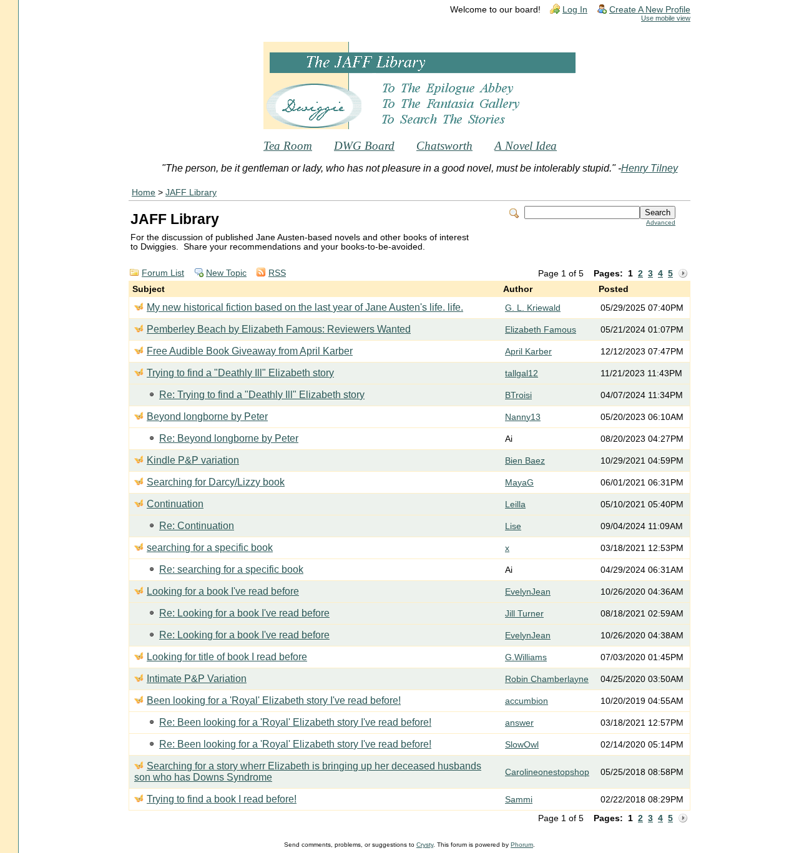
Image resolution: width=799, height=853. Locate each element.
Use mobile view (665, 18)
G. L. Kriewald (533, 308)
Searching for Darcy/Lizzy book (216, 482)
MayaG (519, 482)
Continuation (175, 504)
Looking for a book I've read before (223, 591)
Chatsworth (444, 145)
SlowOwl (522, 744)
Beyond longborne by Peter (207, 416)
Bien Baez (525, 460)
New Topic (226, 273)
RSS (277, 273)
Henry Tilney (649, 168)
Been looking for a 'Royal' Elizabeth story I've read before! (274, 700)
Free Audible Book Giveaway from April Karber (250, 351)
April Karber (528, 351)
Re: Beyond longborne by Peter (228, 438)
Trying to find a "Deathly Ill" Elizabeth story (240, 373)
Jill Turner (524, 613)
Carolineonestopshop (547, 772)
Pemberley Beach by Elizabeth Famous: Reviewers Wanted (279, 329)
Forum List (163, 273)
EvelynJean (528, 592)
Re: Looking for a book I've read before (244, 613)
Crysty (424, 844)
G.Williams (526, 657)
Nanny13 (523, 417)
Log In (574, 9)
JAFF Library (191, 192)
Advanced (660, 222)
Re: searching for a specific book (231, 569)
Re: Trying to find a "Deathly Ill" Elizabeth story (262, 394)
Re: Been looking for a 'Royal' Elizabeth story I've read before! (295, 722)
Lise (513, 526)
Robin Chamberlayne (547, 679)
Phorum (522, 844)
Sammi (518, 799)
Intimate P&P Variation (197, 678)
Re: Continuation (196, 525)
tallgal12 (521, 373)
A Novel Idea (525, 145)
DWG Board (364, 145)
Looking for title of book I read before (227, 656)
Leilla (515, 504)
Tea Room (287, 145)
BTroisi (518, 395)
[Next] (683, 274)
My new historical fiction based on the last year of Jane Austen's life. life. (305, 307)
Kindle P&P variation (193, 460)
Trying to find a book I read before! (222, 799)
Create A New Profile (649, 9)
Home (143, 192)
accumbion (526, 701)
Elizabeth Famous (540, 329)
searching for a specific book (210, 547)
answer (519, 723)
